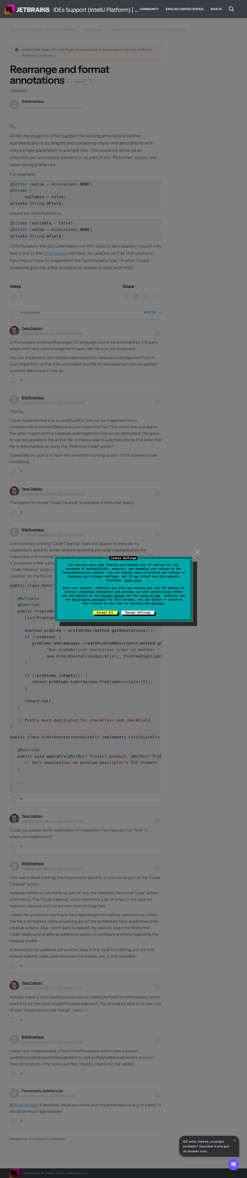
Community (149, 9)
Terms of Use (150, 596)
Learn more (132, 580)
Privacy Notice (112, 596)
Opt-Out (157, 603)
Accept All (105, 613)
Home (27, 9)
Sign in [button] (216, 9)
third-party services (89, 600)
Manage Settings (138, 613)
